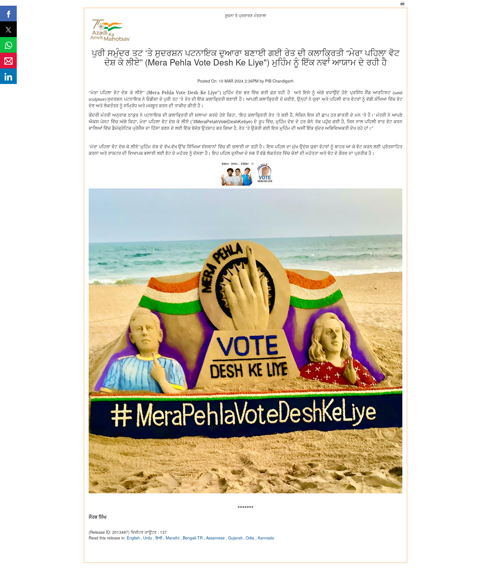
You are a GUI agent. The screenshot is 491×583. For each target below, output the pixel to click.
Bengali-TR (193, 538)
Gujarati (236, 538)
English (134, 538)
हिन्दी (159, 538)
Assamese (216, 538)
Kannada (266, 538)
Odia (250, 538)
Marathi (173, 538)
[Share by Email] (8, 60)
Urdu (148, 538)
